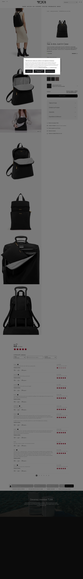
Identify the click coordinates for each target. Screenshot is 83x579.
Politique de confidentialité (43, 67)
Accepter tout (29, 71)
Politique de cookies (53, 67)
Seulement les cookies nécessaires (39, 71)
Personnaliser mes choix (50, 71)
